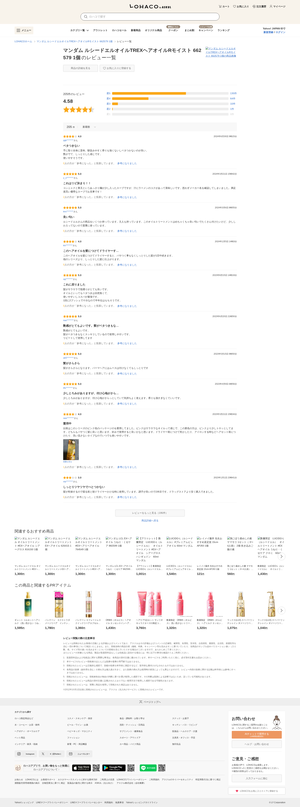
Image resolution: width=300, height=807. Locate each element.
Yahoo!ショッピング (24, 802)
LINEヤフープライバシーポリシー (52, 802)
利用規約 (109, 802)
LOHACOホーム (23, 41)
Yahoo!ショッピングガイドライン (142, 802)
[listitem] (41, 718)
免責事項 (119, 802)
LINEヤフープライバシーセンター (86, 802)
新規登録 (268, 32)
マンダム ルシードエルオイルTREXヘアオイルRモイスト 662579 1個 (74, 41)
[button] (88, 127)
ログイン (280, 32)
